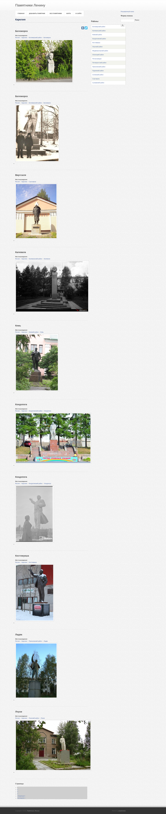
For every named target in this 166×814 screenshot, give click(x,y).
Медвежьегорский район (100, 51)
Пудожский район (98, 70)
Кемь (41, 332)
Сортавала (32, 182)
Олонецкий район (98, 55)
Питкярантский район (99, 62)
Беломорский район (35, 37)
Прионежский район (35, 641)
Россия (17, 37)
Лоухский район (34, 718)
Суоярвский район (98, 83)
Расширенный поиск (127, 11)
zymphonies (122, 811)
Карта (68, 13)
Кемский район (34, 332)
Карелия (24, 37)
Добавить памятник (37, 13)
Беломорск (47, 37)
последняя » (21, 798)
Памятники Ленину (33, 811)
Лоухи (43, 718)
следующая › (21, 796)
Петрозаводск (96, 59)
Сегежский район (97, 75)
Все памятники (56, 13)
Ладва (46, 641)
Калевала (47, 259)
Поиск (137, 20)
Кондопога (47, 411)
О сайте (78, 13)
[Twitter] (86, 28)
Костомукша (33, 562)
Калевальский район (35, 259)
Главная (21, 13)
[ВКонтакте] (82, 28)
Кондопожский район (35, 411)
